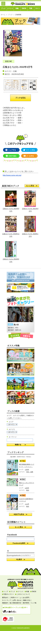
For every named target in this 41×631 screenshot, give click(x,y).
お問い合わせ (17, 600)
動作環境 (26, 603)
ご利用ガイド (14, 597)
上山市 (27, 504)
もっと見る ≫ (31, 186)
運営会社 (5, 597)
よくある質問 (24, 597)
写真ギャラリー (9, 594)
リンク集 (33, 603)
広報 (15, 71)
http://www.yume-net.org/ (12, 175)
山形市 (27, 469)
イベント (10, 8)
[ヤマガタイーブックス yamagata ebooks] (22, 2)
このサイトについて (23, 594)
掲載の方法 (26, 600)
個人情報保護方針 (15, 603)
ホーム (3, 14)
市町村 (24, 8)
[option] (23, 318)
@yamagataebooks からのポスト (19, 555)
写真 (30, 8)
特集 (17, 8)
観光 (27, 490)
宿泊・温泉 (29, 472)
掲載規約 (5, 603)
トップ (6, 591)
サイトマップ (6, 600)
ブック (3, 8)
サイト (37, 8)
